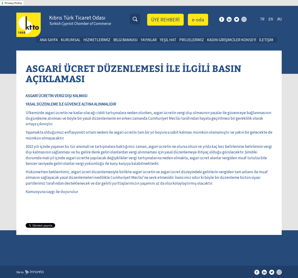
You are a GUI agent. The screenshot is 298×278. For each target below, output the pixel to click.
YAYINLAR (149, 39)
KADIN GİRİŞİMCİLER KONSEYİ (231, 39)
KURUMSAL (70, 39)
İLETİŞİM (266, 39)
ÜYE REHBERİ (165, 19)
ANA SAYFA (49, 39)
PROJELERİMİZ (191, 39)
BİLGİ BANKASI (125, 39)
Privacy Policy (13, 3)
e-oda (198, 19)
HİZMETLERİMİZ (96, 39)
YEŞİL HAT (168, 39)
